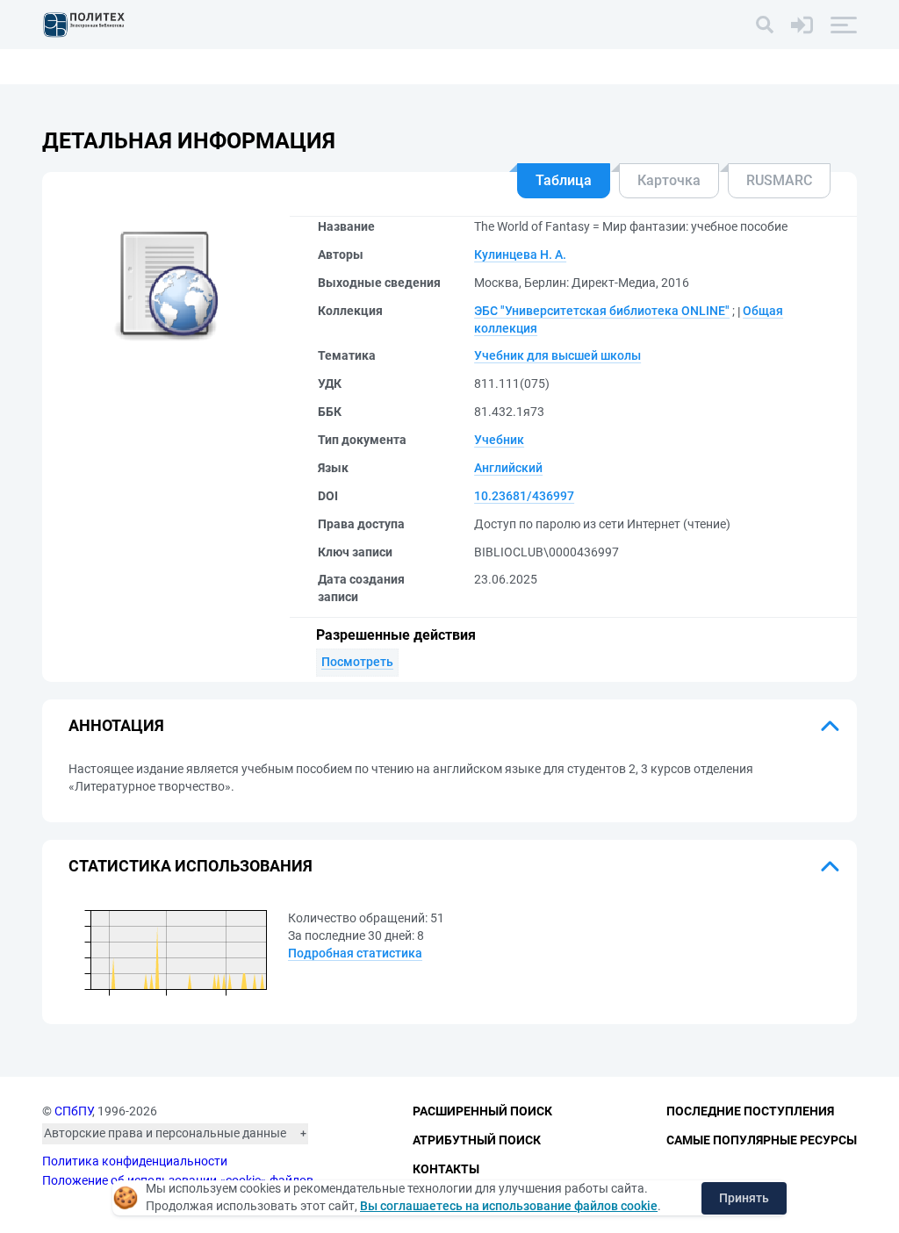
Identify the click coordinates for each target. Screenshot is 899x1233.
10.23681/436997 (524, 496)
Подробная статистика (355, 953)
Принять (744, 1198)
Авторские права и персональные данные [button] (165, 1133)
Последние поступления (750, 1111)
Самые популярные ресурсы (761, 1140)
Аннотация (116, 725)
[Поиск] (764, 24)
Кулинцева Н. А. (520, 254)
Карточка (669, 180)
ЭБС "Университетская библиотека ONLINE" (602, 311)
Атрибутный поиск (477, 1140)
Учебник (499, 440)
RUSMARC (779, 180)
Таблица (564, 180)
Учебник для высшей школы (557, 355)
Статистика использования (190, 866)
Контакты (446, 1169)
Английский (508, 468)
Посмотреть (357, 662)
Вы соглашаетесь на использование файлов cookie (509, 1206)
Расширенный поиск (482, 1111)
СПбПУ (73, 1111)
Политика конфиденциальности (134, 1161)
